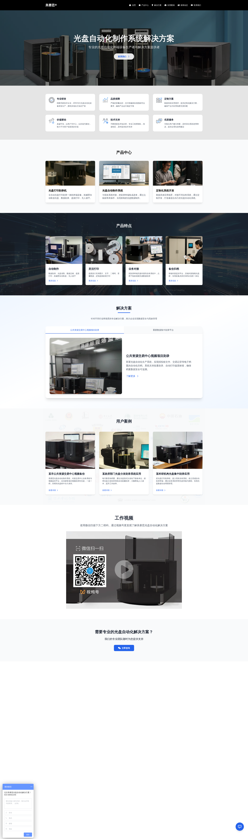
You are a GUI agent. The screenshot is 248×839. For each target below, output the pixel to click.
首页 (134, 5)
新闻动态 (184, 5)
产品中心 (145, 5)
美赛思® (51, 5)
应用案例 (171, 5)
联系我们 (197, 5)
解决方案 (157, 5)
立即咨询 (126, 648)
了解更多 (130, 376)
